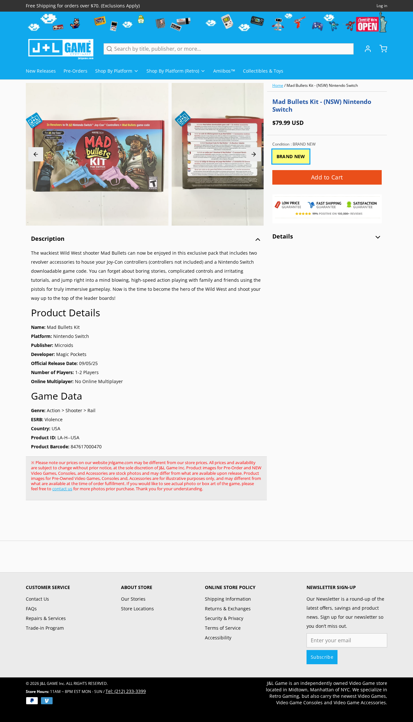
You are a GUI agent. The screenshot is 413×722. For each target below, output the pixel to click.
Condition (294, 144)
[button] (327, 177)
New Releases (41, 71)
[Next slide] (253, 154)
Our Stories (133, 599)
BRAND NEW (291, 156)
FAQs (31, 608)
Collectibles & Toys (263, 71)
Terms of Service (223, 628)
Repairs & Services (46, 618)
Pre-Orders (75, 71)
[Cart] (380, 49)
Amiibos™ (224, 71)
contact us (62, 489)
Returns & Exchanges (228, 608)
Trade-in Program (45, 628)
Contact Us (37, 599)
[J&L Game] (61, 48)
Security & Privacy (224, 618)
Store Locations (137, 608)
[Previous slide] (35, 154)
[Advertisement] (143, 523)
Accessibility (218, 638)
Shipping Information (228, 599)
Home (277, 85)
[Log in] (365, 49)
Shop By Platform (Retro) (172, 71)
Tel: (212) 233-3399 (126, 691)
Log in (382, 5)
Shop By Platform (113, 71)
